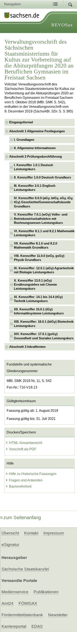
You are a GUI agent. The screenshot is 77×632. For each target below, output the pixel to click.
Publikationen (46, 592)
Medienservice (14, 592)
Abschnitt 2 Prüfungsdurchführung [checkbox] (35, 156)
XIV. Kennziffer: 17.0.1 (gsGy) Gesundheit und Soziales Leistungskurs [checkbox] (44, 336)
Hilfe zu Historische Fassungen (32, 474)
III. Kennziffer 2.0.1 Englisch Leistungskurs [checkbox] (34, 187)
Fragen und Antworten (26, 480)
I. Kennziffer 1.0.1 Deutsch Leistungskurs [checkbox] (33, 167)
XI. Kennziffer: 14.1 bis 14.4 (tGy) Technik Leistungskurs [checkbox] (38, 299)
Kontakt (31, 533)
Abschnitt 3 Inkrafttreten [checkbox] (27, 346)
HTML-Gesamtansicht (25, 443)
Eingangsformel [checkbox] (21, 122)
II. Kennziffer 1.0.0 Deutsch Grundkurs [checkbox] (42, 177)
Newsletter (58, 615)
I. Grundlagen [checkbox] (24, 139)
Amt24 (7, 603)
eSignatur (10, 544)
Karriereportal (13, 626)
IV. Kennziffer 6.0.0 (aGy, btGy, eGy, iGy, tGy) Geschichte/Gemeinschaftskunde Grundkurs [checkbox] (43, 202)
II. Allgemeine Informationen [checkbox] (35, 148)
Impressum (53, 533)
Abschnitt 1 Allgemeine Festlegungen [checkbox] (37, 131)
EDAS (37, 626)
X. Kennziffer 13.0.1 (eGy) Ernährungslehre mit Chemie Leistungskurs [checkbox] (35, 285)
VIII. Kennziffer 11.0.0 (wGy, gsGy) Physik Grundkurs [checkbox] (39, 258)
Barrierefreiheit (20, 486)
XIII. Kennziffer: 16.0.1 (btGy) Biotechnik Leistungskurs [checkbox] (44, 323)
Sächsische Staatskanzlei (25, 569)
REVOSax (62, 24)
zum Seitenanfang (22, 517)
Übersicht (10, 533)
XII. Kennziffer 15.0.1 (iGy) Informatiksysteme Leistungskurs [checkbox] (39, 311)
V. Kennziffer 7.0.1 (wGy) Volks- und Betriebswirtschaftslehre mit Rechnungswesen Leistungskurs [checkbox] (40, 219)
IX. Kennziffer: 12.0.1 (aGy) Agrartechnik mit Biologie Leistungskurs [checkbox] (44, 270)
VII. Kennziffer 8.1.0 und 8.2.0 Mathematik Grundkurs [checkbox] (35, 245)
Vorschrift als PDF (22, 449)
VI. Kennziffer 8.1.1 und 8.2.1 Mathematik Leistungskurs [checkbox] (44, 233)
